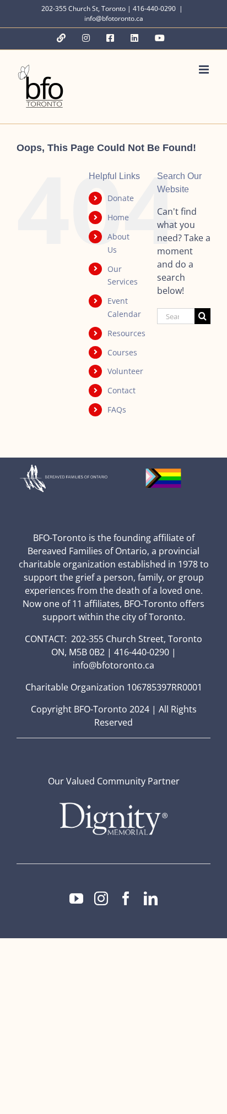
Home (118, 217)
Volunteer (125, 371)
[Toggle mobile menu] (204, 69)
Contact (121, 390)
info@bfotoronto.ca (113, 18)
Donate (120, 198)
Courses (122, 352)
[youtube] (76, 898)
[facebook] (126, 898)
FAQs (116, 409)
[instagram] (101, 898)
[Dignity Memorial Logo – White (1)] (113, 806)
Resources (126, 333)
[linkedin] (151, 898)
